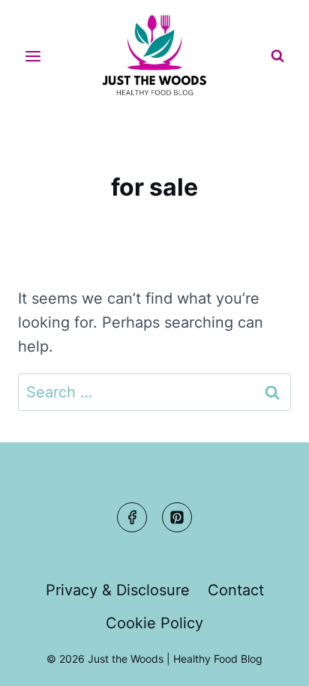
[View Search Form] (277, 56)
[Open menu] (33, 56)
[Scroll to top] (268, 661)
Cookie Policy (154, 623)
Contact (236, 590)
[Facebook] (132, 517)
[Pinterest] (177, 517)
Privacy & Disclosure (118, 590)
